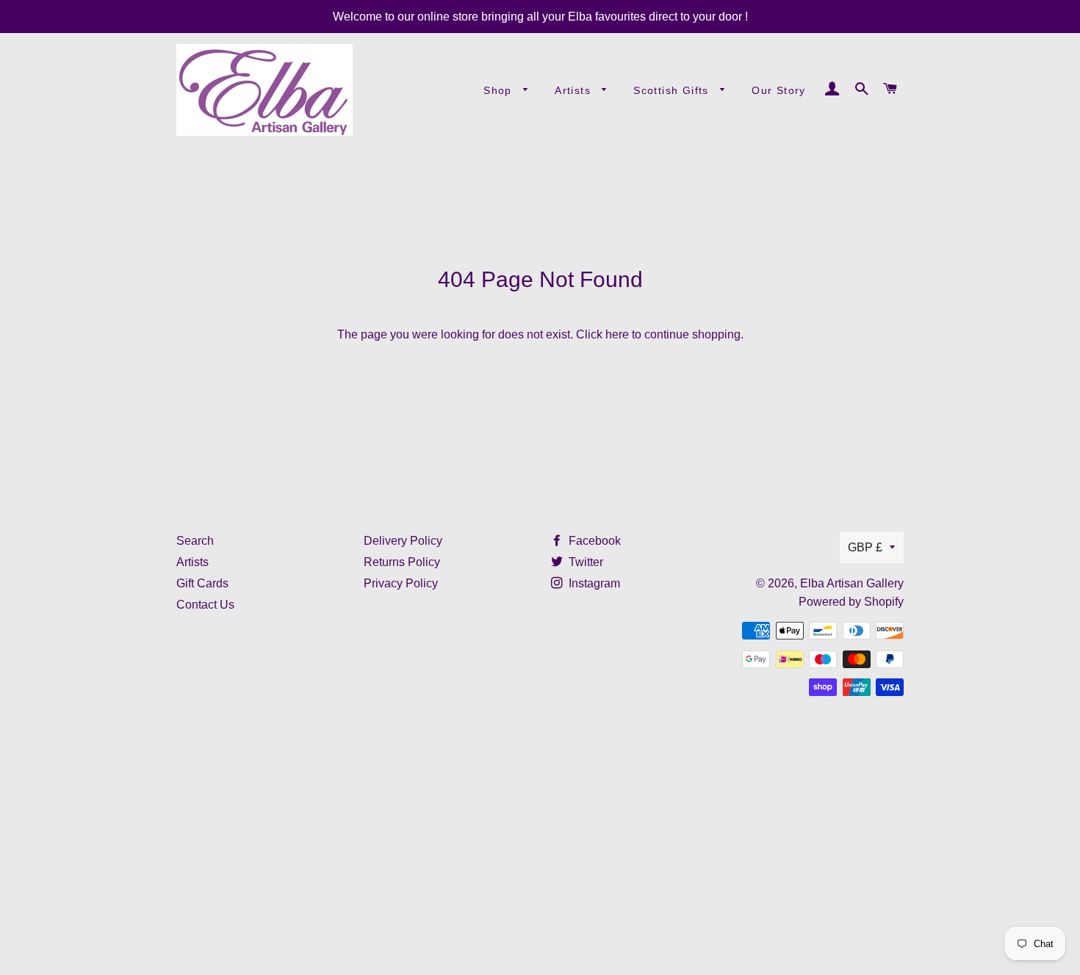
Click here (602, 334)
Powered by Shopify (851, 601)
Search (195, 540)
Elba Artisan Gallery (852, 583)
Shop (499, 90)
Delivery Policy (403, 540)
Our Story (779, 90)
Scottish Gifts (673, 90)
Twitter (584, 562)
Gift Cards (202, 583)
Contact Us (205, 604)
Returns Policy (402, 562)
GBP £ (865, 547)
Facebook (593, 540)
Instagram (593, 583)
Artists (574, 90)
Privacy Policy (401, 583)
